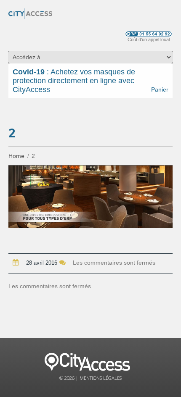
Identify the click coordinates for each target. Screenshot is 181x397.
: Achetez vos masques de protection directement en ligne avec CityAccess (74, 81)
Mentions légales (101, 378)
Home (16, 155)
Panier (159, 89)
